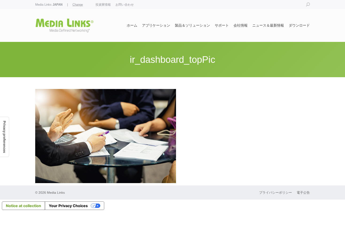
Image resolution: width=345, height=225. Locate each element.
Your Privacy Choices (68, 205)
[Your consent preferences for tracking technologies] (4, 137)
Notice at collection (23, 205)
